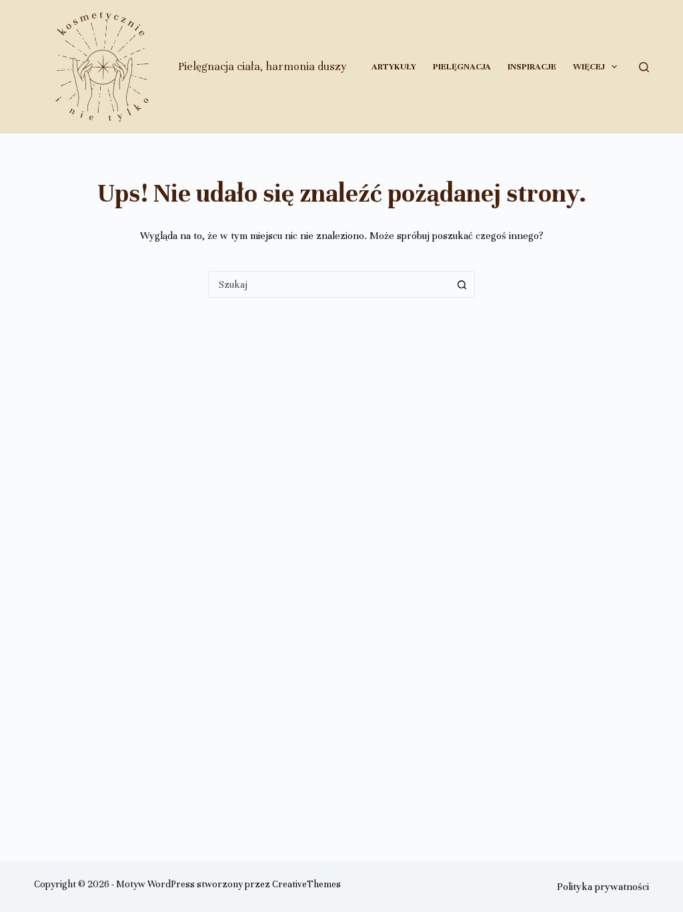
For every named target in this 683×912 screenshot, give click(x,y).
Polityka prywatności (603, 887)
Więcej (589, 66)
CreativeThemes (306, 884)
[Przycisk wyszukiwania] (461, 284)
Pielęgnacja (462, 66)
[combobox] (329, 284)
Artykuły (394, 66)
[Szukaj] (644, 67)
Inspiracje (532, 66)
